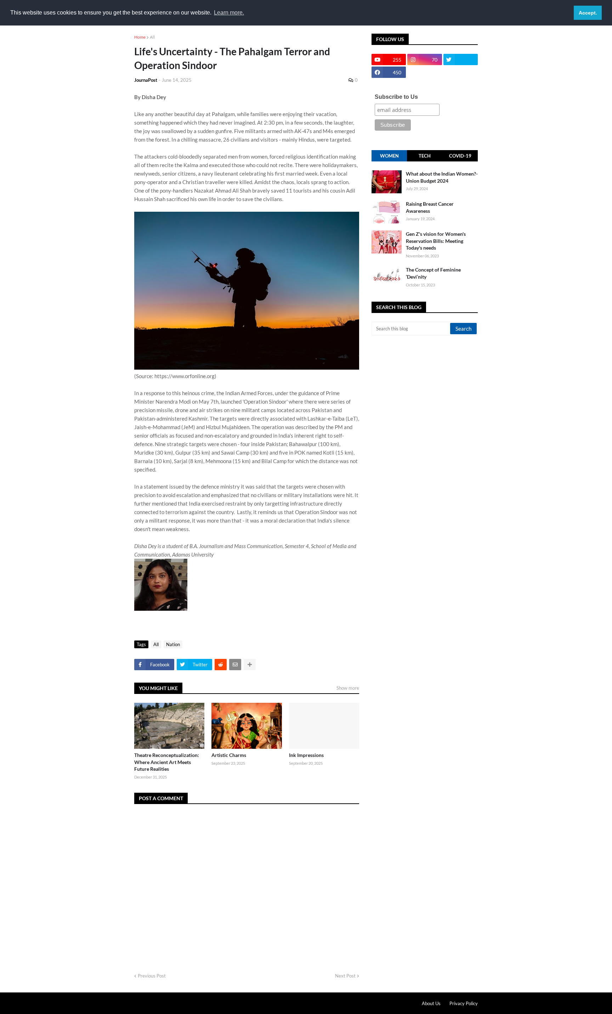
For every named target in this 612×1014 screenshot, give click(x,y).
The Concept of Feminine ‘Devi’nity (433, 273)
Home (140, 37)
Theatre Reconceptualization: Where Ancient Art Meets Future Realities (166, 762)
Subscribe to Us (396, 97)
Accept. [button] (588, 13)
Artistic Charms (228, 755)
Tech (425, 156)
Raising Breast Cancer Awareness (430, 207)
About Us (431, 1003)
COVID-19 (460, 156)
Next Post (345, 976)
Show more (347, 688)
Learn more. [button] (229, 13)
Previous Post (152, 976)
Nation (173, 644)
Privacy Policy (463, 1003)
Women (389, 156)
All (152, 37)
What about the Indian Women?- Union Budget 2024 (442, 177)
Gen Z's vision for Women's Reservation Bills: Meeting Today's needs (436, 241)
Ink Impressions (306, 755)
